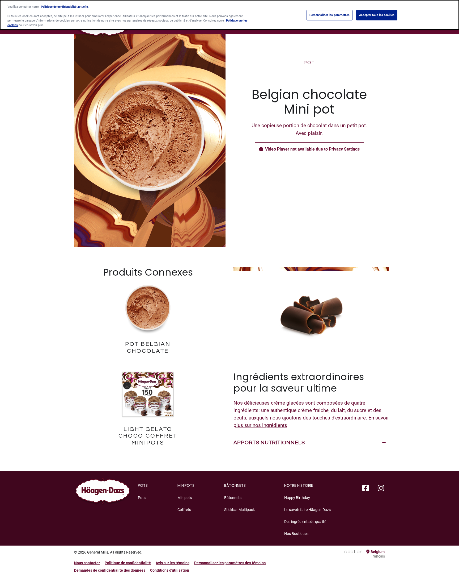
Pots (142, 498)
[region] (229, 15)
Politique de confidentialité (128, 563)
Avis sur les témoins (172, 563)
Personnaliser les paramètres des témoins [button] (230, 563)
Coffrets (184, 510)
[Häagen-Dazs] (102, 492)
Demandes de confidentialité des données (109, 570)
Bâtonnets (232, 498)
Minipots (184, 498)
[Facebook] (365, 488)
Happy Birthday (297, 498)
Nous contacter (87, 563)
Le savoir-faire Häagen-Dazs (307, 510)
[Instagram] (381, 488)
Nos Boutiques (296, 533)
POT (309, 62)
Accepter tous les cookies (376, 15)
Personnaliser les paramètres (329, 15)
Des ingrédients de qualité (305, 521)
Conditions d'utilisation (169, 570)
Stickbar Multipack (239, 510)
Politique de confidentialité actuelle (64, 7)
